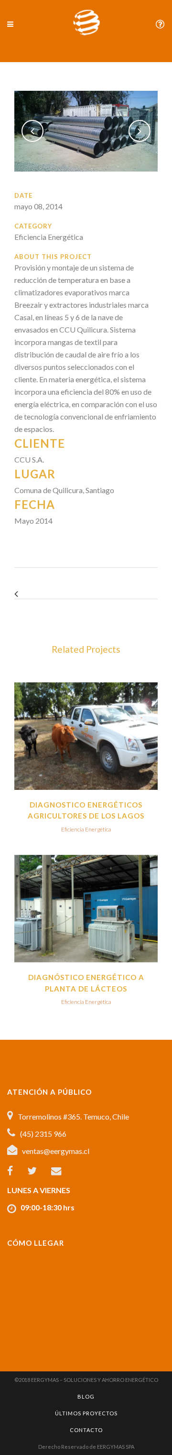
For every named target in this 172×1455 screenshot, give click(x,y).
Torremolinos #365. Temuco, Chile (73, 1116)
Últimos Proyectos (86, 1413)
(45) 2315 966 (43, 1133)
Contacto (86, 1430)
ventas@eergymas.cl (55, 1150)
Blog (86, 1396)
